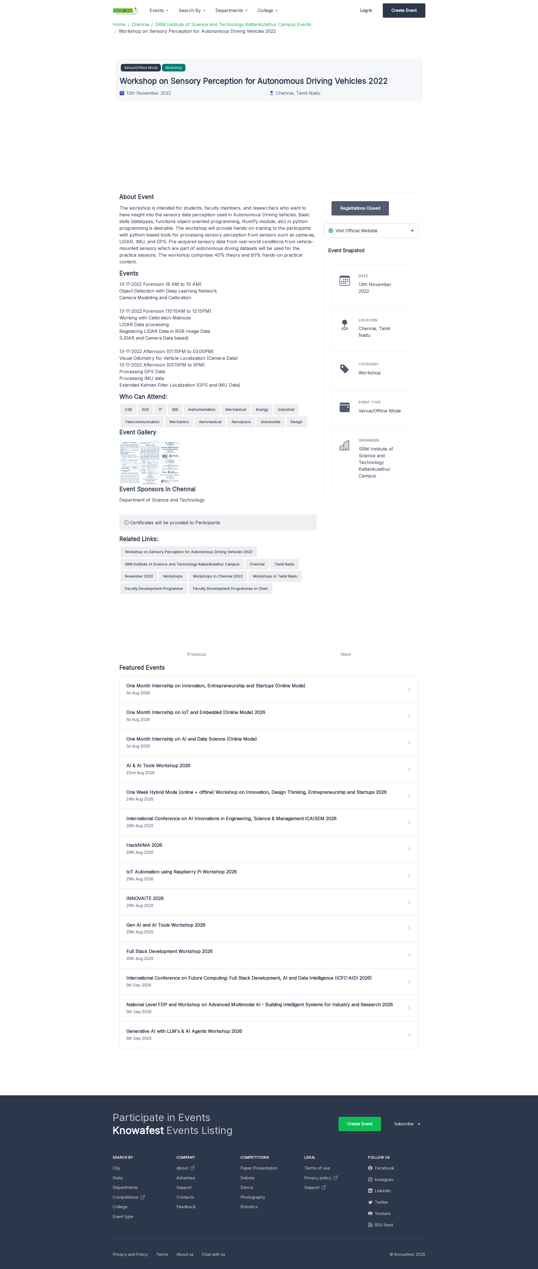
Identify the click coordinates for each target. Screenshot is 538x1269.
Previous (196, 654)
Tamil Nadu (284, 564)
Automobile (270, 421)
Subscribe (404, 1123)
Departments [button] (229, 10)
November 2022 (139, 576)
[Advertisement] (287, 154)
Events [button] (157, 10)
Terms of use (317, 1168)
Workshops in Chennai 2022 (218, 576)
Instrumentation (201, 409)
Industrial (286, 409)
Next (346, 654)
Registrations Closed (360, 208)
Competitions (126, 1197)
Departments (125, 1187)
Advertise (186, 1177)
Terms (162, 1254)
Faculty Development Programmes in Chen (230, 588)
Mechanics (179, 421)
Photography (252, 1197)
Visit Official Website (355, 230)
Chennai (257, 564)
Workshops (173, 576)
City (116, 1168)
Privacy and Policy (130, 1254)
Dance (246, 1187)
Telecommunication (142, 421)
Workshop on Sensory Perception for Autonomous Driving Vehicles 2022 (188, 551)
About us (185, 1254)
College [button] (265, 10)
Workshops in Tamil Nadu (275, 576)
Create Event (404, 10)
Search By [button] (189, 10)
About (183, 1168)
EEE (175, 409)
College (120, 1206)
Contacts (185, 1197)
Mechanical (236, 409)
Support (184, 1187)
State (118, 1177)
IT (160, 409)
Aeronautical (210, 421)
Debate (247, 1177)
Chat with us (213, 1254)
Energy (262, 409)
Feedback (186, 1206)
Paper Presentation (258, 1168)
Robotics (249, 1206)
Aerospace (241, 421)
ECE (145, 409)
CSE (128, 409)
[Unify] (126, 10)
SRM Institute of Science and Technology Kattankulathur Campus (182, 564)
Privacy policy (318, 1177)
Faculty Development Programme (154, 588)
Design (297, 421)
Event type (123, 1216)
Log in (366, 10)
